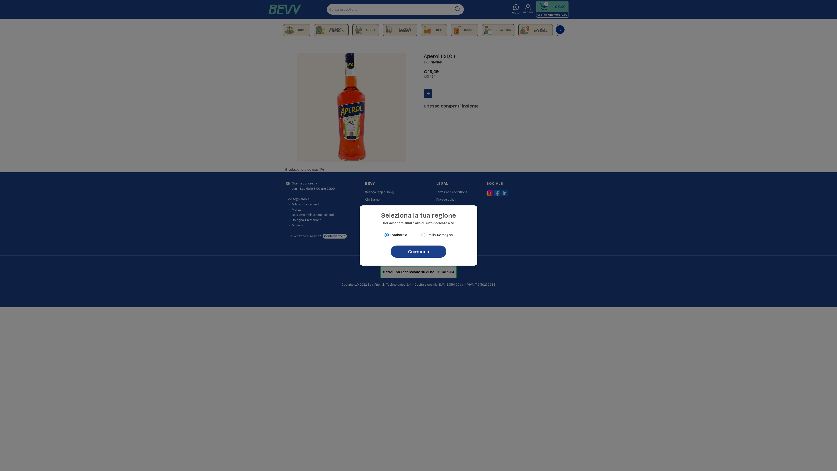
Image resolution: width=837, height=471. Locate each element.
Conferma (418, 251)
